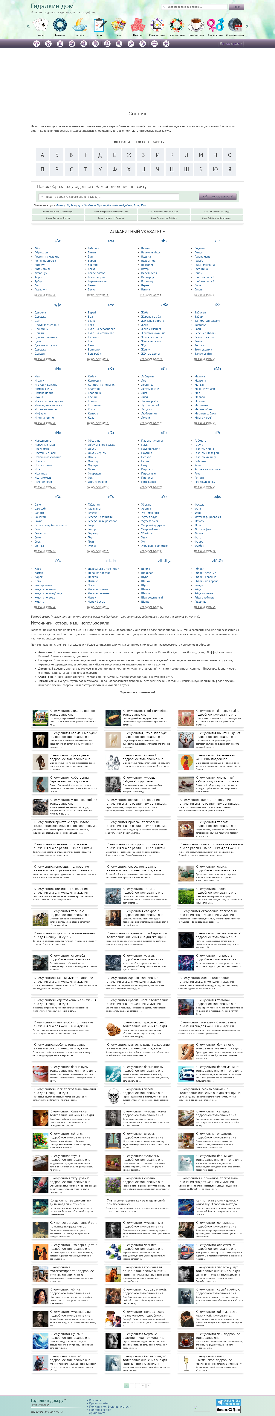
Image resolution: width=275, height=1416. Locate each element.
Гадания (41, 34)
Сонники (79, 34)
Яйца (143, 205)
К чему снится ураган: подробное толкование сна (143, 957)
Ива (37, 376)
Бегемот (93, 285)
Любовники (149, 413)
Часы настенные (98, 593)
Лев (143, 380)
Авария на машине (47, 256)
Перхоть (146, 457)
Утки (144, 537)
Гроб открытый (204, 281)
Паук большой (150, 449)
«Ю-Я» (217, 561)
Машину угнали (205, 389)
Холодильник (43, 585)
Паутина (101, 205)
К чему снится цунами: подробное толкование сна (70, 1336)
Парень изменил (152, 440)
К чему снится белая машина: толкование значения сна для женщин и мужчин (218, 1069)
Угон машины (150, 513)
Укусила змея (149, 521)
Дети (38, 341)
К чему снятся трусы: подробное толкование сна (70, 1157)
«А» (57, 240)
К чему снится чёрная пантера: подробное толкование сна (218, 935)
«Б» (111, 240)
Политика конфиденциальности (110, 1406)
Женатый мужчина (153, 333)
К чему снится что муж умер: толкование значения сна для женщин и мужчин (218, 1269)
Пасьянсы (138, 34)
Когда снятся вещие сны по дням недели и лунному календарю (70, 1202)
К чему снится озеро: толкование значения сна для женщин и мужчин (134, 868)
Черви (92, 597)
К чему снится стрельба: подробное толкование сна (70, 957)
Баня (91, 256)
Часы (91, 585)
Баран (92, 260)
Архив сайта (97, 1413)
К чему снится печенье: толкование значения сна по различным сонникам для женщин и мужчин (63, 846)
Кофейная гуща (196, 34)
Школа (145, 568)
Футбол (199, 545)
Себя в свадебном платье (51, 525)
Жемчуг (146, 349)
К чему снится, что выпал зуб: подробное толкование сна (145, 735)
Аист (37, 285)
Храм (38, 581)
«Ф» (217, 497)
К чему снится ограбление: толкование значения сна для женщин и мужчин (209, 913)
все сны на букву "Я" (205, 606)
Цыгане (93, 581)
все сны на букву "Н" (45, 487)
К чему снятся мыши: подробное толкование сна (70, 1358)
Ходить (39, 601)
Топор (92, 529)
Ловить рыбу (149, 401)
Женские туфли (151, 341)
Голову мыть (202, 256)
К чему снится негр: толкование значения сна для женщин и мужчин (65, 1002)
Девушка (40, 316)
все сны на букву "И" (45, 422)
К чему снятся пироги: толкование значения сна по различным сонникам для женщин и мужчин (209, 802)
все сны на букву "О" (98, 487)
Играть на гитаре (46, 409)
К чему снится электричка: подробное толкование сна (216, 1246)
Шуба (144, 577)
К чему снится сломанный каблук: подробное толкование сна (219, 779)
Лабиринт (147, 376)
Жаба (144, 312)
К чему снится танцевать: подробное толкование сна (216, 957)
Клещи (92, 397)
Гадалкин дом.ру (47, 1400)
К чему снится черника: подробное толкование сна (143, 1246)
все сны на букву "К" (98, 422)
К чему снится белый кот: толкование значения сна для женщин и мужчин (218, 1158)
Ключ (91, 409)
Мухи (80, 205)
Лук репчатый (150, 405)
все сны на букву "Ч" (98, 606)
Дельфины (41, 329)
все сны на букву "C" (45, 550)
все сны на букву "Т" (98, 550)
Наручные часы (45, 444)
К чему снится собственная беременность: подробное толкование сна (70, 779)
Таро (118, 34)
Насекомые (42, 449)
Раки (198, 465)
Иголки (39, 380)
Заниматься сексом (207, 320)
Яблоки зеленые (205, 573)
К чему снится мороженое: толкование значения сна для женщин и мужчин (209, 1180)
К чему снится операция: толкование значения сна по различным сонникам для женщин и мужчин (63, 868)
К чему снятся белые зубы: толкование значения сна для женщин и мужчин (72, 1069)
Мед (197, 393)
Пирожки (147, 469)
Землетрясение (205, 337)
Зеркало (200, 345)
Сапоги (39, 513)
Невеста (40, 461)
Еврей (92, 312)
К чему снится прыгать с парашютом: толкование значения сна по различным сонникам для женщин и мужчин (64, 824)
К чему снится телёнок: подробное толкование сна (70, 913)
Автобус (40, 265)
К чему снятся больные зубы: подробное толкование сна (217, 712)
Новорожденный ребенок (120, 205)
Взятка (145, 289)
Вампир (146, 248)
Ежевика (93, 337)
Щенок (145, 581)
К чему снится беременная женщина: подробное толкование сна (215, 757)
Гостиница (201, 269)
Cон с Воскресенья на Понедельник (111, 211)
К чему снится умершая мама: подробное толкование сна (144, 1113)
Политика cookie (100, 1410)
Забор (199, 316)
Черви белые (96, 601)
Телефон (93, 513)
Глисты (199, 289)
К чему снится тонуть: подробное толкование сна (143, 890)
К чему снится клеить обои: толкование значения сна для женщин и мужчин (63, 1024)
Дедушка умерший (47, 325)
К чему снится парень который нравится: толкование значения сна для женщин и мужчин (137, 935)
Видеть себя (149, 273)
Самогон (40, 517)
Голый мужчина (205, 265)
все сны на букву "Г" (204, 294)
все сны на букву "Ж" (151, 358)
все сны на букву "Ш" (151, 606)
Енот (91, 345)
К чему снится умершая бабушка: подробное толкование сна (140, 779)
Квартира (94, 389)
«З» (217, 304)
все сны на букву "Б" (98, 294)
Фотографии (203, 529)
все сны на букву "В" (151, 294)
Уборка (146, 508)
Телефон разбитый (100, 517)
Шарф (145, 601)
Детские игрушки (46, 345)
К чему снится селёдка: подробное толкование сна (216, 1113)
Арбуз (38, 281)
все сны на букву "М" (205, 422)
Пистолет (147, 477)
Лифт (144, 397)
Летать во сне (150, 389)
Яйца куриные (204, 593)
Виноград (147, 277)
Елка (91, 325)
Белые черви (96, 277)
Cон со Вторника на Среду (217, 211)
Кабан (92, 376)
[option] (40, 29)
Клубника (72, 205)
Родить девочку (205, 481)
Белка (92, 269)
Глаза (198, 285)
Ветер (145, 269)
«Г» (218, 240)
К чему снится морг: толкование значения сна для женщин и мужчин (65, 1091)
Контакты (95, 1400)
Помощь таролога (231, 43)
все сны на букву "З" (204, 358)
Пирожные (148, 473)
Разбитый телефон (207, 453)
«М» (217, 368)
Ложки (145, 417)
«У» (164, 497)
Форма (199, 541)
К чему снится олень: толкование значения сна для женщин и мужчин (207, 979)
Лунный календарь (235, 34)
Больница (61, 205)
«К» (111, 368)
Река (198, 473)
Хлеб (38, 568)
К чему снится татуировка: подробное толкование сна (70, 1180)
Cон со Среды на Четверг (58, 218)
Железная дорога (152, 320)
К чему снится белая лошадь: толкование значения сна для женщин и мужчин (145, 1358)
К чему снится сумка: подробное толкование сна (216, 868)
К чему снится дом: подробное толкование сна (72, 712)
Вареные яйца (150, 252)
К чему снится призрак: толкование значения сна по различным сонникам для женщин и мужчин (136, 824)
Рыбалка (200, 461)
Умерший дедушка (153, 525)
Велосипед (148, 260)
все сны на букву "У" (151, 550)
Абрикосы (41, 252)
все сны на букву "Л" (151, 422)
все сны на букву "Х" (45, 606)
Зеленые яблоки (205, 333)
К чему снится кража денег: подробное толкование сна (70, 757)
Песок (145, 461)
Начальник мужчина (48, 457)
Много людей (204, 417)
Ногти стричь (43, 465)
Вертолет (147, 265)
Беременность (97, 281)
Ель (90, 341)
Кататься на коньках (101, 384)
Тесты (99, 34)
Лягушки (146, 409)
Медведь (200, 397)
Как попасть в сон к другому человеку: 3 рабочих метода (217, 1202)
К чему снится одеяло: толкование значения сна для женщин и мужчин (134, 979)
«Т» (111, 497)
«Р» (217, 432)
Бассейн (93, 265)
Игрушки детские (46, 384)
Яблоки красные (205, 577)
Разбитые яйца (204, 449)
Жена (144, 325)
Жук (143, 345)
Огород (93, 461)
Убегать (146, 504)
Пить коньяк (149, 481)
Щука (144, 585)
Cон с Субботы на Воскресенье (217, 218)
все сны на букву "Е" (98, 358)
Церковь (93, 577)
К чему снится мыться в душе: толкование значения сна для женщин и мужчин (138, 1046)
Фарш (198, 513)
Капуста (93, 413)
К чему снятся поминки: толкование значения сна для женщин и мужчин (61, 890)
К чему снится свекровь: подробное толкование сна (143, 913)
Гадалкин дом (52, 6)
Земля (199, 341)
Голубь (199, 260)
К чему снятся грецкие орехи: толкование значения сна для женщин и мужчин (145, 1024)
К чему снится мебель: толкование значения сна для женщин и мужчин (61, 1046)
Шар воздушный (152, 597)
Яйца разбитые (204, 597)
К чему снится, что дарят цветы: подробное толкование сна (73, 1246)
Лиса (144, 393)
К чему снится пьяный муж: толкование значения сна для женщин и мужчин (63, 979)
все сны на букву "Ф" (205, 550)
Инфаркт (40, 413)
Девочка (40, 312)
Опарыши (94, 473)
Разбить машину (205, 457)
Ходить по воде (45, 597)
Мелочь (199, 401)
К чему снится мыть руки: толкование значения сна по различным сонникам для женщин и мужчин (136, 846)
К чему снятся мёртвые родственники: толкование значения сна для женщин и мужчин (144, 1336)
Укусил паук (149, 517)
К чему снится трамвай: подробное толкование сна (216, 1002)
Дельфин (40, 353)
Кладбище (95, 393)
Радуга (199, 444)
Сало (38, 504)
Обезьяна (94, 440)
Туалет (92, 545)
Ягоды (199, 585)
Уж (143, 541)
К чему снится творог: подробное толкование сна (216, 824)
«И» (57, 368)
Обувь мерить (97, 453)
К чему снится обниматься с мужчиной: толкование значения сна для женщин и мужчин (217, 1314)
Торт (91, 537)
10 (143, 1385)
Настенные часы (45, 453)
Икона (39, 397)
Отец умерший (97, 481)
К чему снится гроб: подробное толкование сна (145, 712)
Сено (38, 537)
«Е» (111, 304)
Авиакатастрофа (45, 260)
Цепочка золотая (99, 573)
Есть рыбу (94, 353)
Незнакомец (43, 477)
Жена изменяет (151, 329)
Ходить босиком (45, 589)
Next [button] (247, 24)
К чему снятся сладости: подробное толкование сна (216, 1135)
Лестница (147, 384)
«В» (164, 240)
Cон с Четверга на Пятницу (111, 218)
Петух (145, 465)
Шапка (145, 589)
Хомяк (39, 573)
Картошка (94, 380)
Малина (200, 376)
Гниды (199, 252)
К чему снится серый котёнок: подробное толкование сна (218, 1291)
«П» (164, 432)
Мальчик (200, 380)
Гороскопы (60, 34)
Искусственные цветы (49, 401)
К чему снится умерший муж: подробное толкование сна (144, 1224)
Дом (37, 320)
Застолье (200, 325)
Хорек (39, 577)
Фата (198, 508)
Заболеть (201, 312)
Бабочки (93, 248)
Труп (91, 541)
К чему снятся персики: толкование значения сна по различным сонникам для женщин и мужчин (136, 802)
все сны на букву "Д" (45, 358)
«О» (111, 432)
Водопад (147, 281)
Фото (198, 537)
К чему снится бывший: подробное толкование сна (143, 757)
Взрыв (145, 285)
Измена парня (44, 393)
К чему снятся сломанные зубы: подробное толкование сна (73, 735)
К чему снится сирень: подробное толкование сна (143, 1180)
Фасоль (199, 504)
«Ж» (164, 304)
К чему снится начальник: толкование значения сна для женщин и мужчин (208, 1024)
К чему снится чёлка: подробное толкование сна (70, 1291)
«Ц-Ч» (111, 561)
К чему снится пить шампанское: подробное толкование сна (214, 1358)
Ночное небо (43, 481)
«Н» (57, 432)
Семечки (40, 533)
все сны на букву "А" (45, 294)
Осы (90, 477)
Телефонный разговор (102, 521)
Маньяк (199, 384)
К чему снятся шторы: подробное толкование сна (143, 1135)
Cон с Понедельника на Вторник (164, 211)
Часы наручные (98, 589)
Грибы (199, 273)
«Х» (57, 561)
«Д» (57, 304)
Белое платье (96, 273)
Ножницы (41, 473)
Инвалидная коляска (48, 405)
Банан (92, 252)
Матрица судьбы (157, 34)
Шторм (145, 593)
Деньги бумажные (46, 337)
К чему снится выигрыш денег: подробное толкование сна (218, 735)
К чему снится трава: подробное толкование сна (216, 890)
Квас (91, 417)
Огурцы (93, 465)
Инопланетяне (44, 417)
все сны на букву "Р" (204, 487)
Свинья (39, 545)
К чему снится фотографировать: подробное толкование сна (72, 1269)
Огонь (92, 457)
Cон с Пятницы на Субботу (164, 218)
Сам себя (40, 508)
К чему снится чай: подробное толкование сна (218, 1336)
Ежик (91, 320)
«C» (57, 497)
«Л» (164, 368)
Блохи (137, 205)
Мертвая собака (205, 413)
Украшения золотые (154, 545)
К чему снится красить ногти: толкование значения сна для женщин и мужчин (138, 1002)
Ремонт (199, 477)
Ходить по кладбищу (48, 593)
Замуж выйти (203, 353)
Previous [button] (28, 24)
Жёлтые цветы (150, 353)
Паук (144, 444)
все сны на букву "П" (151, 487)
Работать (200, 440)
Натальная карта (177, 34)
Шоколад (147, 573)
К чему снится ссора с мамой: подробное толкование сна (145, 1291)
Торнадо (93, 533)
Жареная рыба (151, 316)
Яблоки (199, 568)
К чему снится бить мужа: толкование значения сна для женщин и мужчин (72, 1113)
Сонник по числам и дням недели (58, 211)
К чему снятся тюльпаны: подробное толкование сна (143, 1157)
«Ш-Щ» (164, 561)
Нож (37, 469)
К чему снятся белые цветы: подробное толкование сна (143, 1068)
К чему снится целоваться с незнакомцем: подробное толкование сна (143, 1314)
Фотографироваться (208, 517)
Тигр (91, 525)
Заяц (198, 329)
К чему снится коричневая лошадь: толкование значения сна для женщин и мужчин (145, 1269)
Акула (38, 277)
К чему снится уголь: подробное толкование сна (73, 801)
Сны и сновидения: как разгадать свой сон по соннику (136, 1202)
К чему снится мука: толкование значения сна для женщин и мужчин (65, 935)
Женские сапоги (151, 337)
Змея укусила (203, 349)
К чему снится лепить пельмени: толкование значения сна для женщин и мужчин (210, 1091)
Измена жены (44, 389)
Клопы (92, 401)
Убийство (147, 533)
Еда (90, 316)
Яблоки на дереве (206, 581)
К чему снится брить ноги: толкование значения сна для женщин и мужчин (218, 1047)
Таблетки (94, 504)
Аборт (38, 248)
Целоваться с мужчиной (103, 568)
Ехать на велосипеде (101, 329)
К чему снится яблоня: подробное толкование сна (70, 1135)
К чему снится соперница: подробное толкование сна (216, 1224)
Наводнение (90, 205)
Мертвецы (201, 405)
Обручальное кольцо (101, 444)
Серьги (39, 541)
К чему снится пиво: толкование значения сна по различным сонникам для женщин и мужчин (211, 846)
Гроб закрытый (204, 277)
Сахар (38, 521)
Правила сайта (99, 1403)
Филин (199, 533)
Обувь (92, 449)
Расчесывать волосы (208, 469)
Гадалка (200, 248)
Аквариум (41, 273)
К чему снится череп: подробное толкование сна (143, 1091)
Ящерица (201, 601)
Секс (37, 529)
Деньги (39, 333)
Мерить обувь (204, 409)
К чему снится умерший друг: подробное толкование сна (71, 1313)
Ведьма (146, 256)
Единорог (94, 349)
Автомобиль (42, 269)
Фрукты (199, 521)
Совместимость (215, 34)
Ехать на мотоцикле (101, 333)
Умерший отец (150, 529)
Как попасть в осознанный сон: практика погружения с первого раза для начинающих (73, 1225)
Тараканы (94, 508)
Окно (91, 469)
